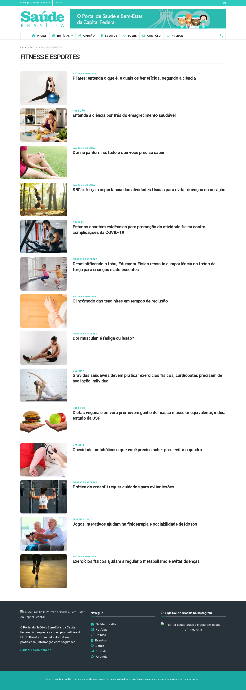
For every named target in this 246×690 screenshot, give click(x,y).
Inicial (41, 36)
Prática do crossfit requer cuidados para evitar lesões (123, 486)
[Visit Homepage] (42, 19)
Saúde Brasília (106, 624)
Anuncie (177, 36)
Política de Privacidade (170, 679)
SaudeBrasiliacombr (35, 650)
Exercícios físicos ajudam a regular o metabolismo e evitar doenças (136, 561)
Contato (59, 3)
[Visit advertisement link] (148, 19)
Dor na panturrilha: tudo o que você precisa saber (118, 152)
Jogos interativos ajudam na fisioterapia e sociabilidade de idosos (135, 524)
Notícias (63, 36)
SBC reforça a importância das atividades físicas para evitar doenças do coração (149, 189)
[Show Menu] (24, 36)
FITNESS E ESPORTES (51, 47)
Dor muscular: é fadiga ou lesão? (103, 338)
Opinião (89, 36)
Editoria (33, 47)
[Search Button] (221, 36)
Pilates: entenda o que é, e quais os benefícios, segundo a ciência (134, 78)
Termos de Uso (191, 679)
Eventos (111, 36)
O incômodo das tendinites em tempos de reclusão (120, 301)
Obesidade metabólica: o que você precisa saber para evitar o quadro (137, 449)
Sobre (132, 36)
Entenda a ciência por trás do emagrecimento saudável (124, 115)
